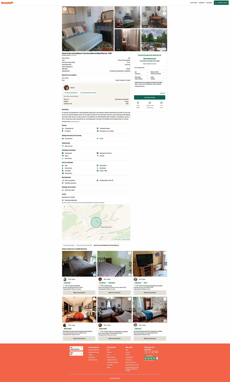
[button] (64, 206)
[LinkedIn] (156, 352)
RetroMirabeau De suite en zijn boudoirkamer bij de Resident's (77, 331)
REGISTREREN (209, 2)
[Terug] (64, 11)
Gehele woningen (92, 359)
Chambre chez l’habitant (74, 285)
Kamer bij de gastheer (93, 349)
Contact (128, 352)
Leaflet (118, 239)
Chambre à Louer (108, 285)
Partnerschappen (111, 357)
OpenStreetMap (126, 239)
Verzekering (129, 359)
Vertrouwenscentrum (131, 362)
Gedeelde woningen (93, 352)
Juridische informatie (112, 359)
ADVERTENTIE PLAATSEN (223, 2)
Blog (108, 349)
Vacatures (109, 352)
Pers (108, 354)
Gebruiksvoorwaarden (112, 362)
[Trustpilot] (151, 360)
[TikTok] (153, 352)
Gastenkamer (91, 357)
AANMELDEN (201, 2)
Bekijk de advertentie (79, 292)
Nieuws (108, 367)
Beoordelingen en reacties (132, 364)
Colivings (90, 354)
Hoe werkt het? (129, 357)
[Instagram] (149, 352)
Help (127, 349)
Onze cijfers (110, 364)
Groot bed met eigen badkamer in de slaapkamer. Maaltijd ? (148, 331)
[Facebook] (145, 352)
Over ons (128, 354)
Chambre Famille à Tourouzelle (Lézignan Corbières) (116, 331)
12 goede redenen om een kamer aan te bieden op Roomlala (132, 369)
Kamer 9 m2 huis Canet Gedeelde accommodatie (150, 285)
